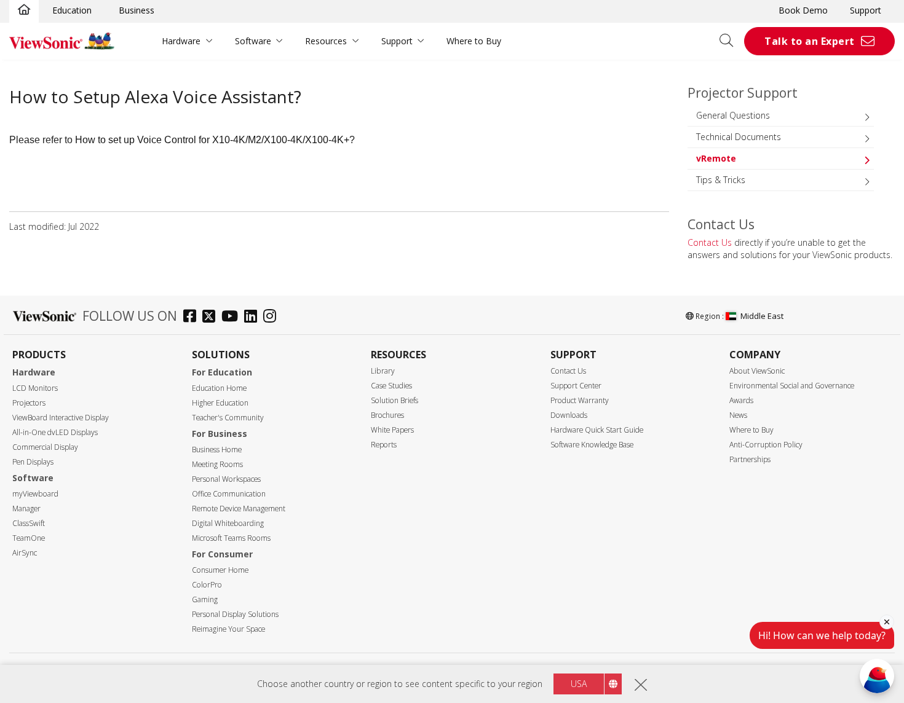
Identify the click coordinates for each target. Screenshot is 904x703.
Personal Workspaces (226, 479)
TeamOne (28, 538)
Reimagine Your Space (228, 629)
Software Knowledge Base (591, 444)
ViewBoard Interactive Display (60, 417)
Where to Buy (473, 41)
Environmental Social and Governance (791, 385)
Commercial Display (45, 447)
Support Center (575, 385)
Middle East (761, 315)
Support (865, 10)
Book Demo (803, 10)
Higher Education (220, 403)
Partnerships (750, 459)
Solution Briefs (394, 400)
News (738, 415)
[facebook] (192, 317)
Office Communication (229, 494)
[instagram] (272, 317)
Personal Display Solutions (235, 614)
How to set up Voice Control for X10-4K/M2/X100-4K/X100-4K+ (212, 140)
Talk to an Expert (809, 41)
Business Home (217, 449)
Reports (384, 444)
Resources (326, 41)
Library (383, 371)
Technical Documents (738, 137)
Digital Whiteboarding (228, 523)
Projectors (29, 403)
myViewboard (35, 494)
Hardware (181, 41)
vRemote (716, 158)
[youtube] (232, 317)
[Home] (24, 10)
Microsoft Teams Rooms (231, 538)
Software (253, 41)
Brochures (387, 415)
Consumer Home (220, 570)
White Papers (392, 430)
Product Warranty (579, 400)
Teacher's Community (228, 417)
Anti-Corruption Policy (766, 444)
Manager (26, 508)
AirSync (24, 553)
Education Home (219, 388)
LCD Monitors (35, 388)
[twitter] (211, 317)
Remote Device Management (238, 508)
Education (72, 10)
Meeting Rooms (217, 464)
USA (579, 683)
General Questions (733, 115)
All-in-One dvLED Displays (55, 432)
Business (136, 10)
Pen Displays (33, 462)
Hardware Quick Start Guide (596, 430)
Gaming (205, 599)
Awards (741, 400)
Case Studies (391, 385)
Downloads (568, 415)
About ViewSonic (757, 371)
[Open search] (730, 41)
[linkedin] (253, 317)
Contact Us (710, 242)
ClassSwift (28, 523)
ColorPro (207, 584)
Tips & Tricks (720, 180)
